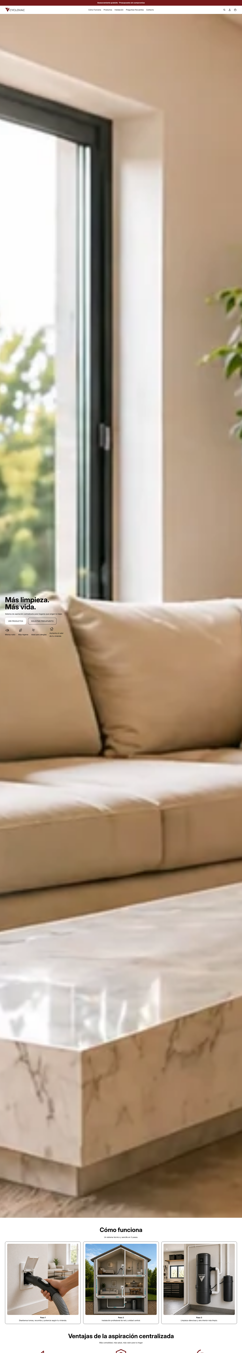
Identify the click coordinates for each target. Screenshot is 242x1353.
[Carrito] (235, 10)
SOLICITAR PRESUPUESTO (42, 621)
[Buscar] (224, 10)
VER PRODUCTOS (15, 621)
